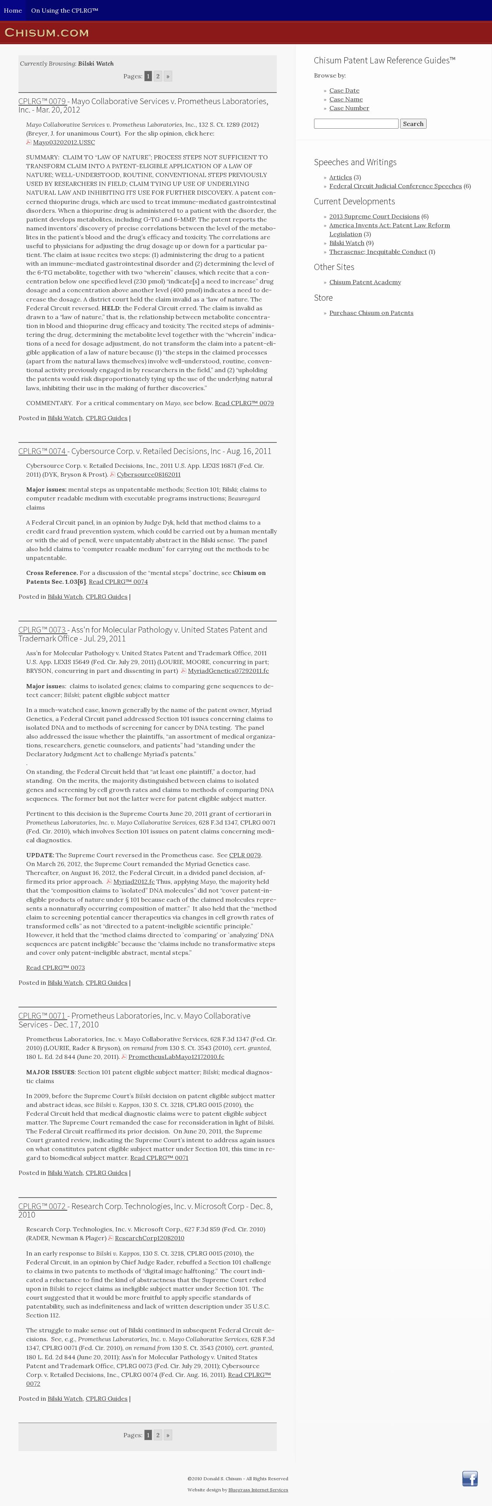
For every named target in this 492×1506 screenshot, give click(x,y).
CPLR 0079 (245, 855)
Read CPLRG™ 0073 (55, 967)
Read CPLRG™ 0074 (118, 581)
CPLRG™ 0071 (42, 1015)
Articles (340, 177)
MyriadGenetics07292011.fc (228, 670)
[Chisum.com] (246, 32)
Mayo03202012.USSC (64, 142)
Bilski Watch (65, 418)
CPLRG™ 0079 (42, 101)
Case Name (346, 99)
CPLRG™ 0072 (42, 1206)
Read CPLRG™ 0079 (244, 403)
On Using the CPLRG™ (64, 10)
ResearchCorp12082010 (149, 1238)
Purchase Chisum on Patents (371, 312)
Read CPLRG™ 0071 (159, 1157)
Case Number (349, 108)
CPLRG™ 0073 (42, 629)
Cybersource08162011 (149, 474)
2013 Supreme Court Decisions (374, 216)
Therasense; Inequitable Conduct (378, 251)
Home (13, 10)
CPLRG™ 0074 (42, 451)
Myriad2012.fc (134, 881)
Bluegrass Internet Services (258, 1490)
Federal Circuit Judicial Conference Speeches (395, 186)
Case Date (344, 90)
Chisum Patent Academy (365, 282)
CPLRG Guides (107, 418)
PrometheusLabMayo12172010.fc (176, 1056)
